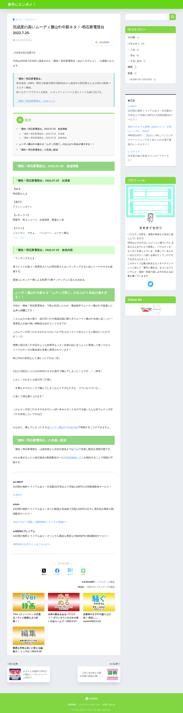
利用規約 (72, 704)
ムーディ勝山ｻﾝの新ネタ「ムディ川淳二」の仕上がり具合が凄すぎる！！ (57, 144)
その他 (133, 37)
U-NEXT (17, 495)
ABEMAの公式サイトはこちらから (31, 544)
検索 (172, 17)
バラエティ (102, 582)
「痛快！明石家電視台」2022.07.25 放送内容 (44, 138)
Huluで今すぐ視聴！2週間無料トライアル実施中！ (40, 522)
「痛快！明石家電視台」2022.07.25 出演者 (43, 134)
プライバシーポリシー (89, 704)
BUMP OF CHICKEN (142, 79)
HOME (93, 698)
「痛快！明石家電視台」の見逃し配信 (38, 149)
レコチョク (134, 151)
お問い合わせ (108, 704)
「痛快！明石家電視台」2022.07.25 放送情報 (43, 129)
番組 (112, 582)
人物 (134, 50)
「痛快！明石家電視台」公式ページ (35, 101)
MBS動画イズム (75, 457)
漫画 (132, 67)
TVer (76, 449)
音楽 (132, 73)
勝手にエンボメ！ (22, 4)
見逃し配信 (137, 61)
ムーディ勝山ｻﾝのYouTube (63, 427)
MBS (90, 587)
